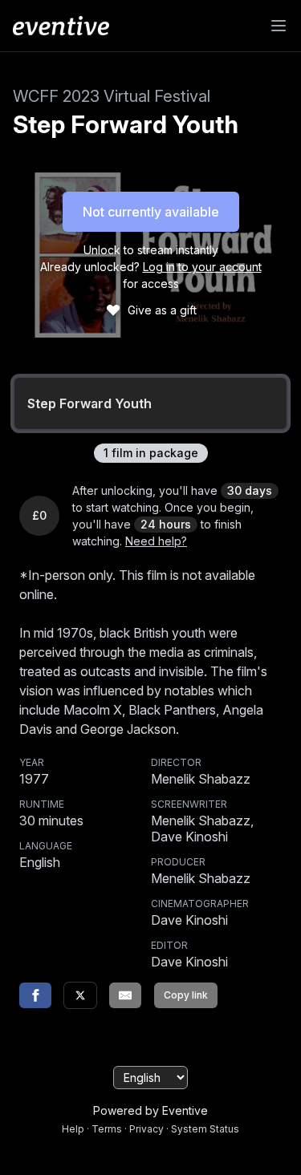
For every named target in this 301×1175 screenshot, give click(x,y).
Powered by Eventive (150, 1110)
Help (73, 1129)
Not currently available (151, 212)
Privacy (146, 1129)
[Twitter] (80, 995)
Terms (107, 1129)
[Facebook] (35, 995)
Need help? (156, 541)
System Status (205, 1129)
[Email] (125, 995)
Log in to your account (202, 266)
